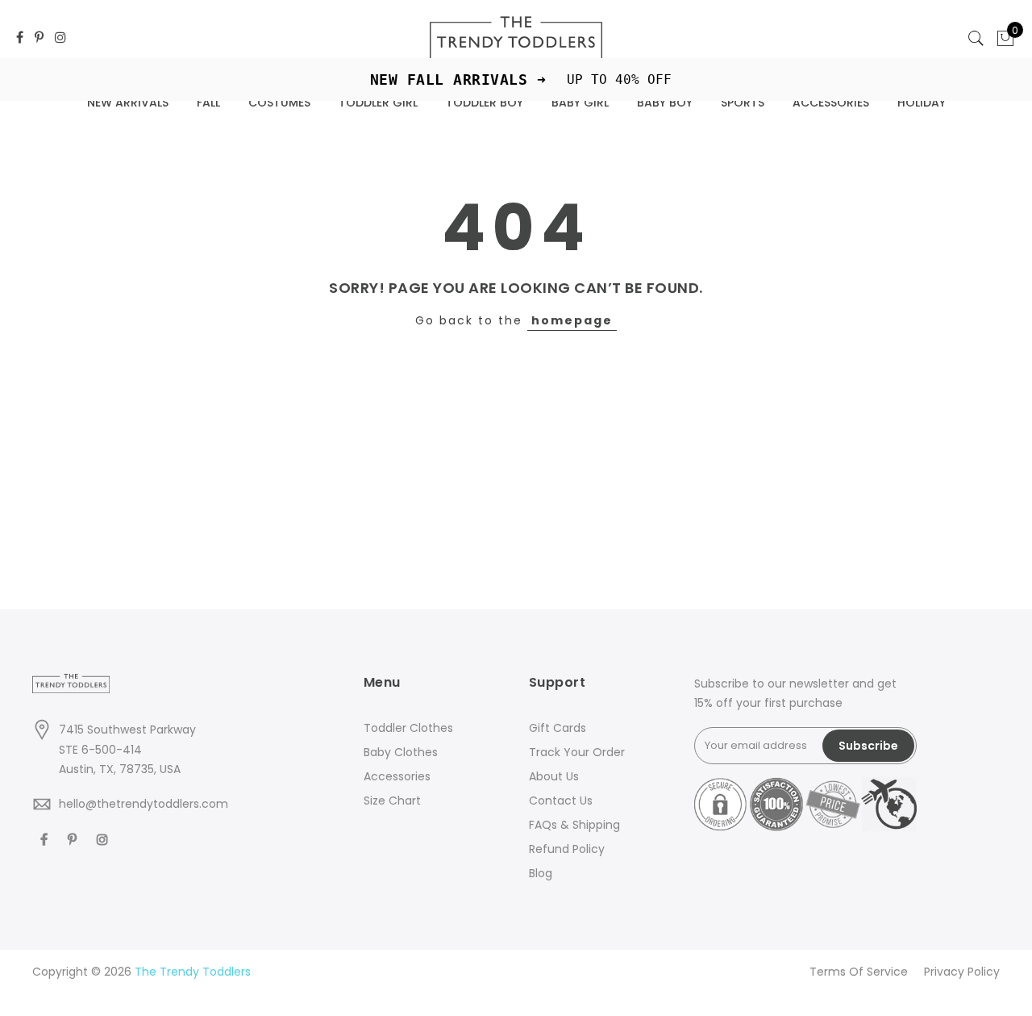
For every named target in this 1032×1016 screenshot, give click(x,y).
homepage (572, 320)
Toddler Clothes (408, 728)
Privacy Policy (962, 972)
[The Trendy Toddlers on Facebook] (19, 38)
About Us (554, 776)
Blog (540, 873)
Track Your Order (577, 752)
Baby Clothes (401, 752)
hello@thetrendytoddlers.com (143, 804)
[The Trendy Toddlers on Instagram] (60, 38)
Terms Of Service (858, 972)
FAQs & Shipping (574, 825)
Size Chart (392, 800)
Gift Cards (557, 728)
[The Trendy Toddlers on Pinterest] (39, 38)
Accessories (397, 776)
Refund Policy (567, 849)
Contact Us (561, 800)
